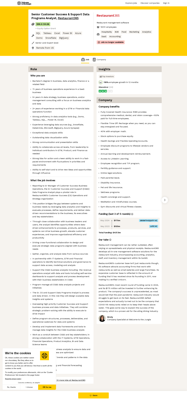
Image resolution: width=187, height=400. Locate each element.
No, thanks (11, 387)
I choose (29, 387)
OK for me (47, 387)
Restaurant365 (68, 18)
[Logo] (24, 3)
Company (101, 59)
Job (87, 59)
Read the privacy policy (13, 379)
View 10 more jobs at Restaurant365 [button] (68, 380)
